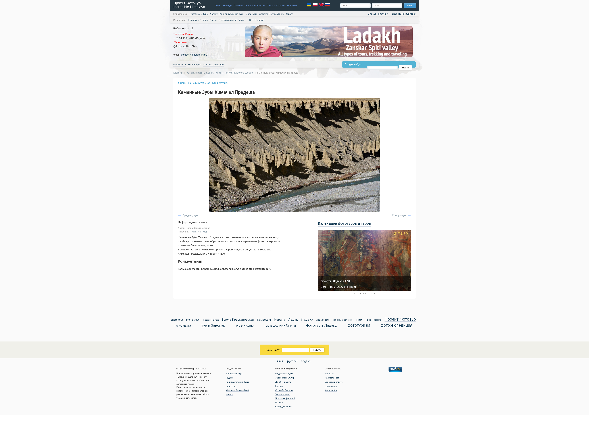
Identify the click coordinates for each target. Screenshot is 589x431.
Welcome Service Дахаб (271, 14)
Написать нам (332, 377)
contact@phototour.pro (194, 54)
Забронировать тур (284, 377)
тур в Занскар (213, 325)
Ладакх (214, 14)
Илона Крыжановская (238, 319)
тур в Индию (245, 325)
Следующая (399, 215)
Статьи (213, 20)
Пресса (271, 5)
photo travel (193, 320)
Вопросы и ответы (334, 382)
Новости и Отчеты (198, 20)
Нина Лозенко (373, 320)
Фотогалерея (194, 72)
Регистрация (331, 386)
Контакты (292, 5)
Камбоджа (264, 319)
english (305, 361)
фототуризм (358, 325)
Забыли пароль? (378, 13)
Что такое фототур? (213, 64)
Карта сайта (331, 390)
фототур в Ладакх (321, 325)
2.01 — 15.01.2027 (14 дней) (338, 287)
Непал (359, 320)
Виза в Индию (256, 20)
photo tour (177, 320)
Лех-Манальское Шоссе (238, 72)
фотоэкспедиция (396, 325)
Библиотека (179, 64)
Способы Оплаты (284, 390)
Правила (238, 5)
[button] (354, 293)
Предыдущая (190, 215)
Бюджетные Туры (211, 320)
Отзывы (280, 5)
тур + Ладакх (182, 325)
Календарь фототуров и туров (344, 223)
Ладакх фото (322, 320)
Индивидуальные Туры (231, 14)
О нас (218, 5)
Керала (289, 14)
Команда (227, 5)
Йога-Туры (251, 14)
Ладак (293, 319)
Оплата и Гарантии (255, 5)
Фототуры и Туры (199, 14)
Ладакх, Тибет (213, 72)
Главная (178, 72)
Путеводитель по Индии (231, 20)
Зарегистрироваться (404, 13)
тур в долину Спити (280, 325)
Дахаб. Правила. (283, 382)
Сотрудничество (283, 406)
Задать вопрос (282, 394)
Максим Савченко (343, 320)
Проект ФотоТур (198, 231)
